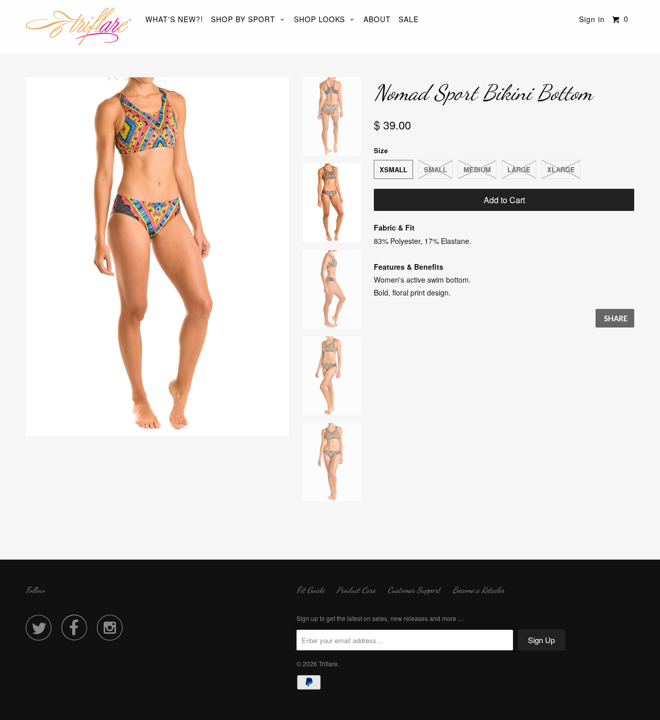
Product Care (356, 590)
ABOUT (377, 19)
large (519, 169)
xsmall (393, 169)
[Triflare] (78, 27)
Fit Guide (310, 590)
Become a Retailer (479, 590)
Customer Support (414, 590)
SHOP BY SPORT (245, 19)
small (435, 169)
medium (477, 169)
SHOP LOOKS (322, 19)
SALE (409, 19)
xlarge (561, 169)
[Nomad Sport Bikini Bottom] (157, 256)
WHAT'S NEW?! (174, 19)
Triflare (328, 663)
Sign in (592, 19)
